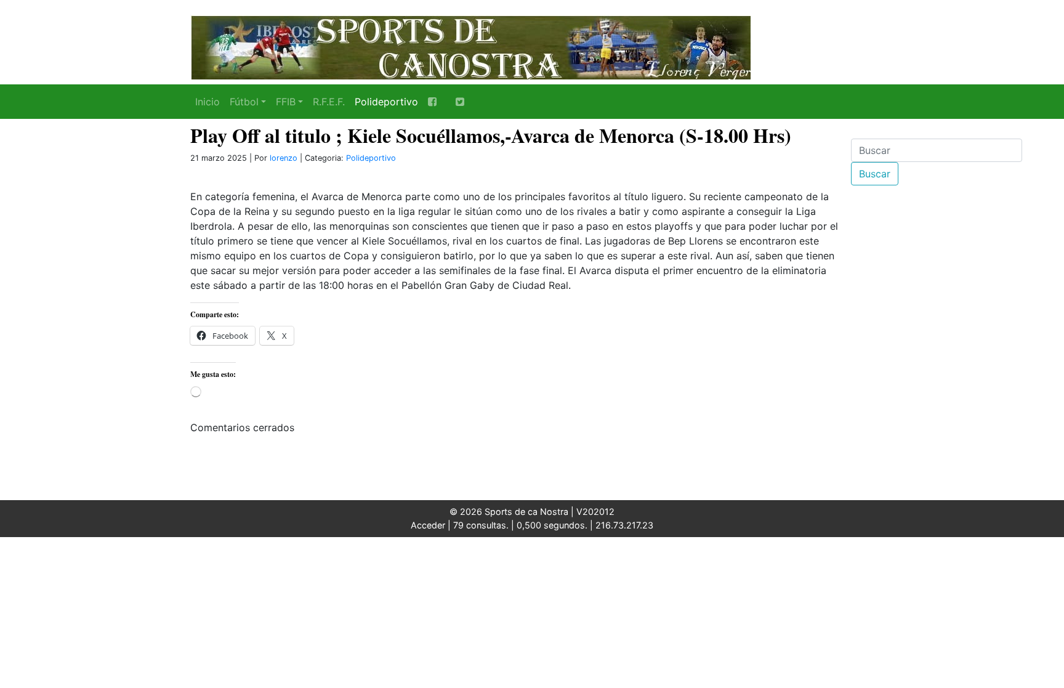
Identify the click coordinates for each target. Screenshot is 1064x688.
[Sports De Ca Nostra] (470, 46)
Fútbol (244, 101)
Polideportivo (386, 101)
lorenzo (283, 158)
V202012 (595, 511)
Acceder (428, 525)
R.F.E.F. (329, 101)
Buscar (874, 174)
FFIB (286, 101)
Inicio (207, 101)
